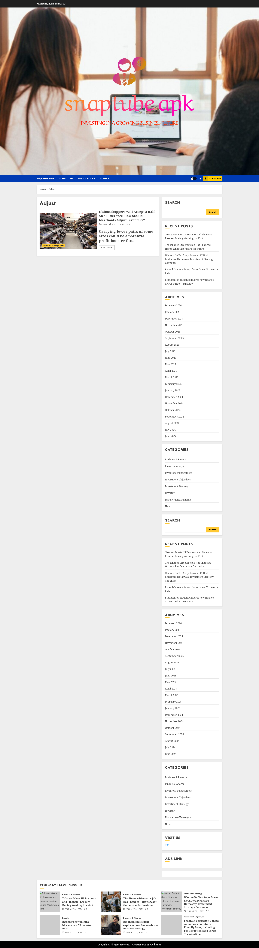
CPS (167, 845)
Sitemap (104, 178)
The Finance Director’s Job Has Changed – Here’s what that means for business (139, 902)
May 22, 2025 (118, 224)
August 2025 (172, 344)
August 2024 (172, 423)
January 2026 (172, 312)
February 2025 (173, 384)
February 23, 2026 (134, 909)
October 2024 (172, 410)
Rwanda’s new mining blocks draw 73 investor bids (77, 925)
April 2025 (171, 370)
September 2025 (174, 338)
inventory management (53, 245)
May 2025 (170, 364)
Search (172, 202)
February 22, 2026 (195, 911)
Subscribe (215, 178)
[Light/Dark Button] (194, 178)
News (168, 506)
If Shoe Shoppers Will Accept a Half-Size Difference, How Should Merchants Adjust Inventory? (127, 216)
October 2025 (172, 331)
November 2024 (174, 403)
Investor (170, 493)
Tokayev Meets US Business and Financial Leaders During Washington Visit (188, 236)
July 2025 (170, 351)
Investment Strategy (177, 486)
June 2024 (170, 436)
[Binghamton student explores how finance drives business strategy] (111, 925)
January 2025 (172, 390)
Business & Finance (176, 459)
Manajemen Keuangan (178, 499)
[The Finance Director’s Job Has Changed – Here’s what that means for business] (111, 902)
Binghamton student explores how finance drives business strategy (189, 599)
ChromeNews (139, 944)
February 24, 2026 (73, 909)
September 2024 (174, 416)
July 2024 (170, 429)
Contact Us (66, 178)
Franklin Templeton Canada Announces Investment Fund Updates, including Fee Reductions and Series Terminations (201, 927)
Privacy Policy (86, 178)
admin (104, 224)
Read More (106, 247)
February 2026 (173, 305)
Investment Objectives (178, 479)
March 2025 (172, 377)
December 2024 (174, 397)
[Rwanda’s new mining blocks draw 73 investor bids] (50, 925)
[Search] (200, 179)
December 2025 (174, 318)
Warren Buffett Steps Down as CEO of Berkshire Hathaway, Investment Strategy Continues (189, 259)
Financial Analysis (175, 466)
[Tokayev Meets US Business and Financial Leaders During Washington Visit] (50, 902)
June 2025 (170, 357)
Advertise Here (45, 178)
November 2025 (174, 325)
